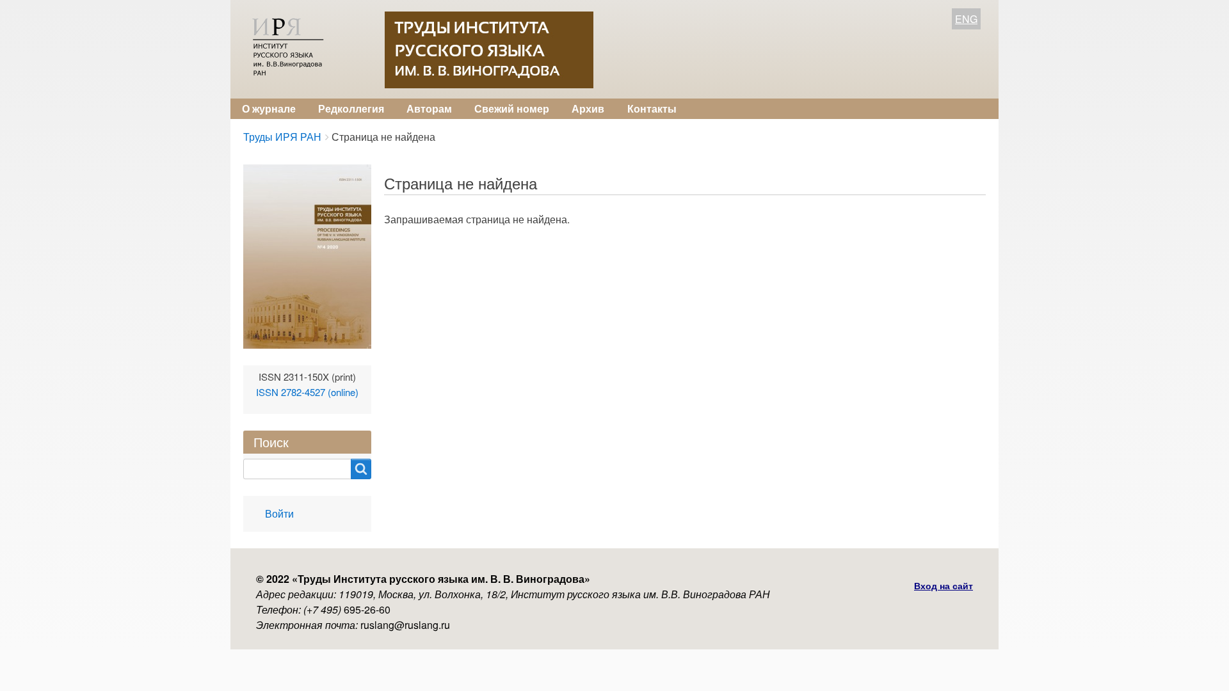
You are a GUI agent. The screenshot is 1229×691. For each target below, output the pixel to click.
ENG (966, 19)
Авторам (429, 108)
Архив (588, 108)
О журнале (269, 108)
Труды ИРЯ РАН (282, 136)
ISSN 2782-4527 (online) (307, 392)
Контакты (652, 108)
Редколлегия (351, 108)
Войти (279, 513)
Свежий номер (511, 108)
